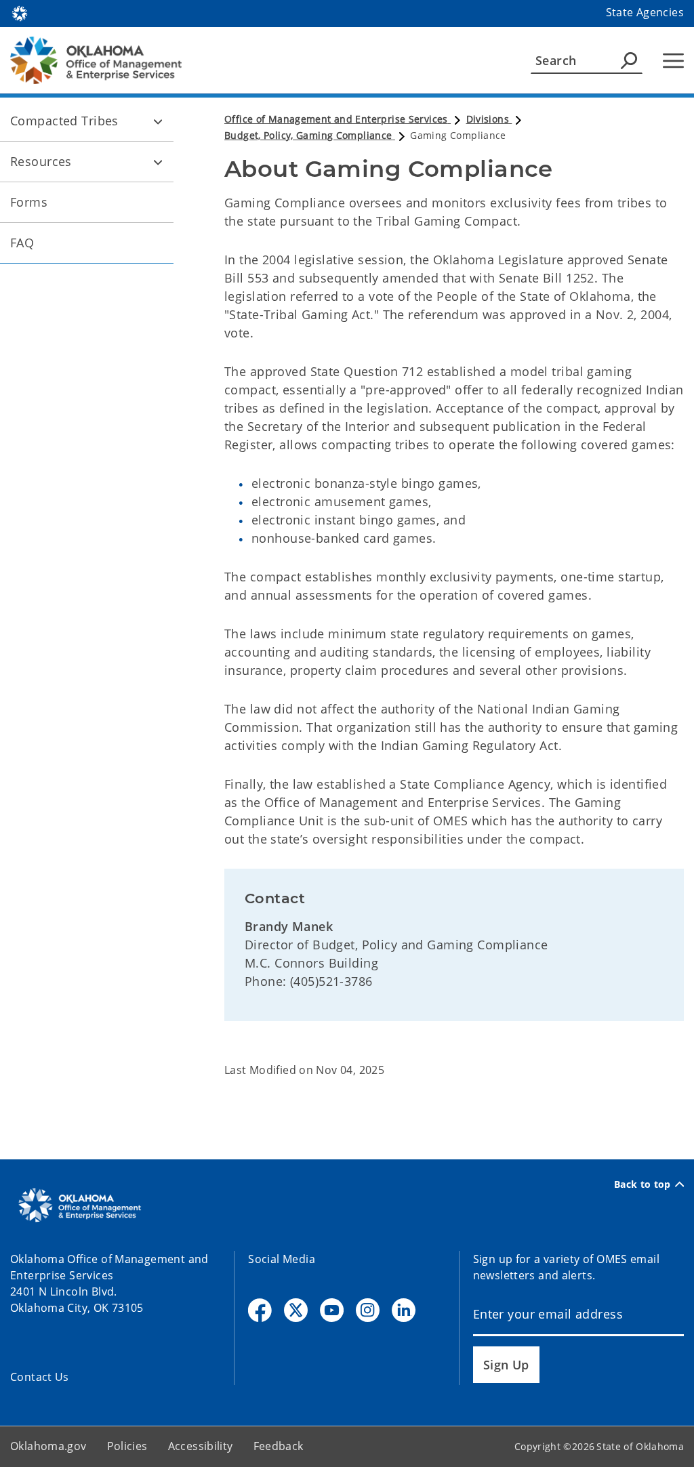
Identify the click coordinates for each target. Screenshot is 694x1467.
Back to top (642, 1184)
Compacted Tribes (64, 120)
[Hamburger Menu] (673, 60)
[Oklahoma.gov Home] (19, 12)
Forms (28, 202)
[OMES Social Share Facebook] (260, 1310)
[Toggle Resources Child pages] (157, 161)
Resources (41, 161)
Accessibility (200, 1446)
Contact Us (39, 1376)
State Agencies (645, 12)
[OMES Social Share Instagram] (368, 1310)
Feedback (278, 1446)
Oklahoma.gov (48, 1446)
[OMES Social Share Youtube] (332, 1310)
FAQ (22, 242)
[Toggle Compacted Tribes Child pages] (157, 121)
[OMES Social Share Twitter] (296, 1310)
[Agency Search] (628, 60)
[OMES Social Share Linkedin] (403, 1310)
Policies (127, 1446)
